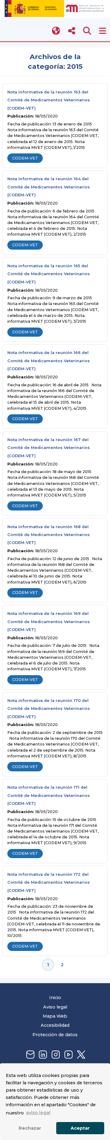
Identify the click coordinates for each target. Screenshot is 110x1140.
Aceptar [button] (80, 1128)
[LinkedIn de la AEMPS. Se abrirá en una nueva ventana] (42, 1055)
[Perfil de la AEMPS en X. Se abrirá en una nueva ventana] (80, 1055)
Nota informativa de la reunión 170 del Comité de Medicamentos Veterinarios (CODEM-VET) (48, 708)
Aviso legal (55, 1007)
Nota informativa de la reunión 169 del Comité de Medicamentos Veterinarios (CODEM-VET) (48, 621)
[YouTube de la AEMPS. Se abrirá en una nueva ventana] (68, 1055)
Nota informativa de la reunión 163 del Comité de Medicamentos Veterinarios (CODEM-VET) (48, 100)
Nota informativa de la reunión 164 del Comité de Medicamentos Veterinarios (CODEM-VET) (48, 187)
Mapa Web (55, 1016)
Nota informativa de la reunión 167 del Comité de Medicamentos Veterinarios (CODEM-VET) (48, 447)
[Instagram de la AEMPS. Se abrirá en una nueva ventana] (55, 1055)
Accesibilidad (55, 1025)
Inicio (55, 997)
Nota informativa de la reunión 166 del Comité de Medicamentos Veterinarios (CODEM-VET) (48, 360)
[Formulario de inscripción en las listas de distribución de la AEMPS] (30, 1055)
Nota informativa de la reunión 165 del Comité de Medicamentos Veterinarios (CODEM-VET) (48, 274)
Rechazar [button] (30, 1128)
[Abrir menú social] (71, 31)
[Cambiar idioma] (56, 31)
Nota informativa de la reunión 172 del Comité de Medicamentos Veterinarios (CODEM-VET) (48, 882)
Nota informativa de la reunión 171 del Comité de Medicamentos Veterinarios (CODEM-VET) (48, 795)
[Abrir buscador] (87, 31)
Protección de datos (55, 1034)
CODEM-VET (25, 158)
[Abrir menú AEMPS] (102, 31)
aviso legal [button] (38, 1112)
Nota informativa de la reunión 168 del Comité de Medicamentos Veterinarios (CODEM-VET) (48, 534)
